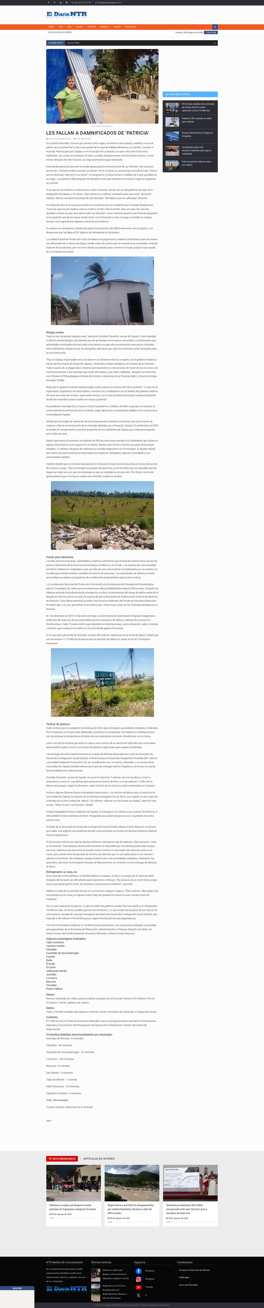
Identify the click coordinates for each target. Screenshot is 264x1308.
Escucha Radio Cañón (60, 32)
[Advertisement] (168, 14)
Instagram (150, 1279)
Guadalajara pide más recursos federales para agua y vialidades (197, 136)
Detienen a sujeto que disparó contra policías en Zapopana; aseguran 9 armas (115, 1274)
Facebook (149, 1271)
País (69, 27)
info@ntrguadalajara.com (109, 3)
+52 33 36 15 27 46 (82, 3)
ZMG (61, 27)
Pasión (117, 27)
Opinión (91, 27)
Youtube (149, 1287)
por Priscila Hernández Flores (59, 139)
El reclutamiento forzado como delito (85, 43)
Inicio (51, 27)
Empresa (104, 27)
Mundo (79, 27)
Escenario (130, 27)
